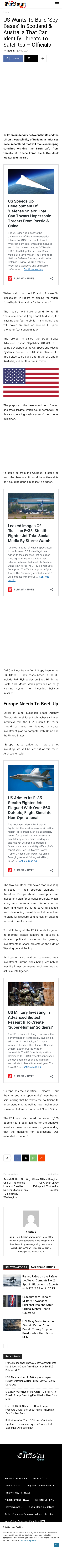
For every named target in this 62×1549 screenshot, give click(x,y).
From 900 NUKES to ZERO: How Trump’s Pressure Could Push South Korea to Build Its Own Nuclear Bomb (30, 1410)
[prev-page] (5, 1346)
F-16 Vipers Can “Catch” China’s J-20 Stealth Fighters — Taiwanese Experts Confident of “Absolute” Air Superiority (29, 1424)
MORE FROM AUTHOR (43, 1267)
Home (6, 12)
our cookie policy (28, 1540)
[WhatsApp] (33, 1158)
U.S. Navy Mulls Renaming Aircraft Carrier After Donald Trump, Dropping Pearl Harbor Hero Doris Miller (38, 1329)
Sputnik (10, 50)
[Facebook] (17, 1158)
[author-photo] (31, 1227)
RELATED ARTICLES (16, 1267)
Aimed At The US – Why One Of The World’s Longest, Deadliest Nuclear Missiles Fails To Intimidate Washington (16, 1188)
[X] (25, 1158)
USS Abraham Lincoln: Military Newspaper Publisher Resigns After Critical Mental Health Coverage (37, 1305)
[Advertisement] (31, 98)
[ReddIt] (41, 1158)
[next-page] (11, 1346)
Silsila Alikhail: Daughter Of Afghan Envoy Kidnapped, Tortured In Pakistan (45, 1185)
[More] (42, 58)
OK (56, 1545)
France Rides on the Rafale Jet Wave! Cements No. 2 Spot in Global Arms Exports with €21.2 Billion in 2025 (31, 1367)
